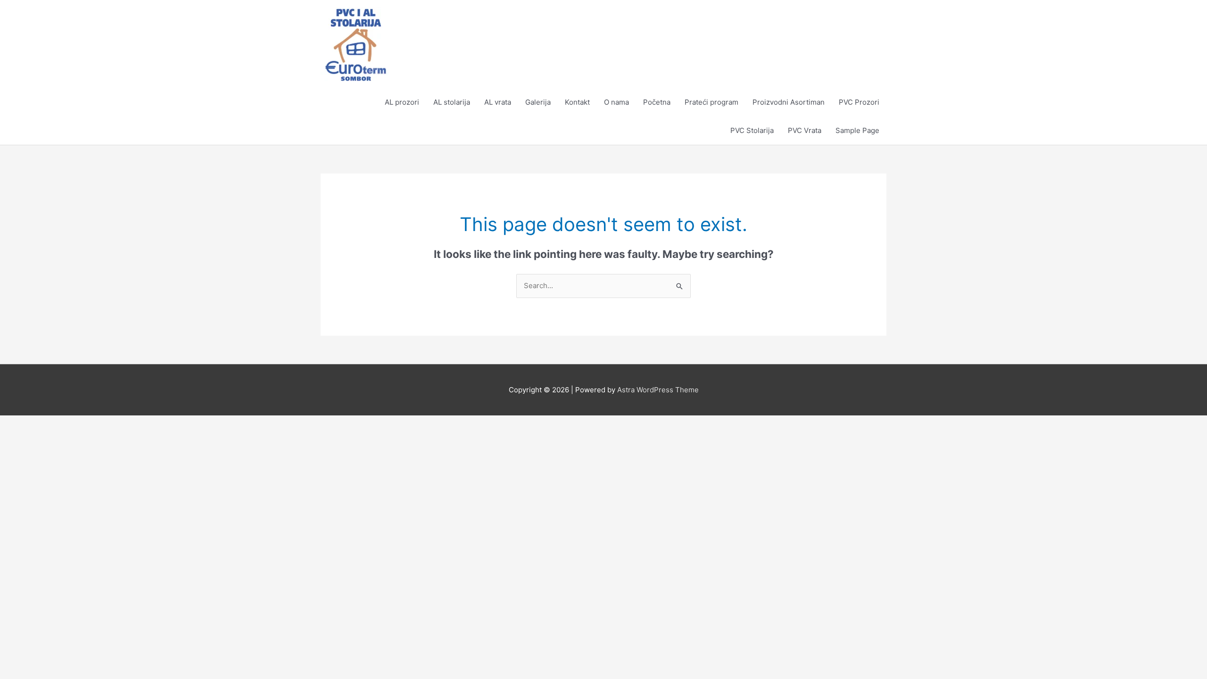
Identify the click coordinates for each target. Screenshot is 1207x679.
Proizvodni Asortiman (788, 102)
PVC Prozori (859, 102)
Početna (656, 102)
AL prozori (402, 102)
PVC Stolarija (752, 130)
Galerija (538, 102)
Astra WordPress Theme (658, 389)
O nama (616, 102)
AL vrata (497, 102)
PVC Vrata (804, 130)
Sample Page (857, 130)
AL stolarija (451, 102)
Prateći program (711, 102)
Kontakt (577, 102)
